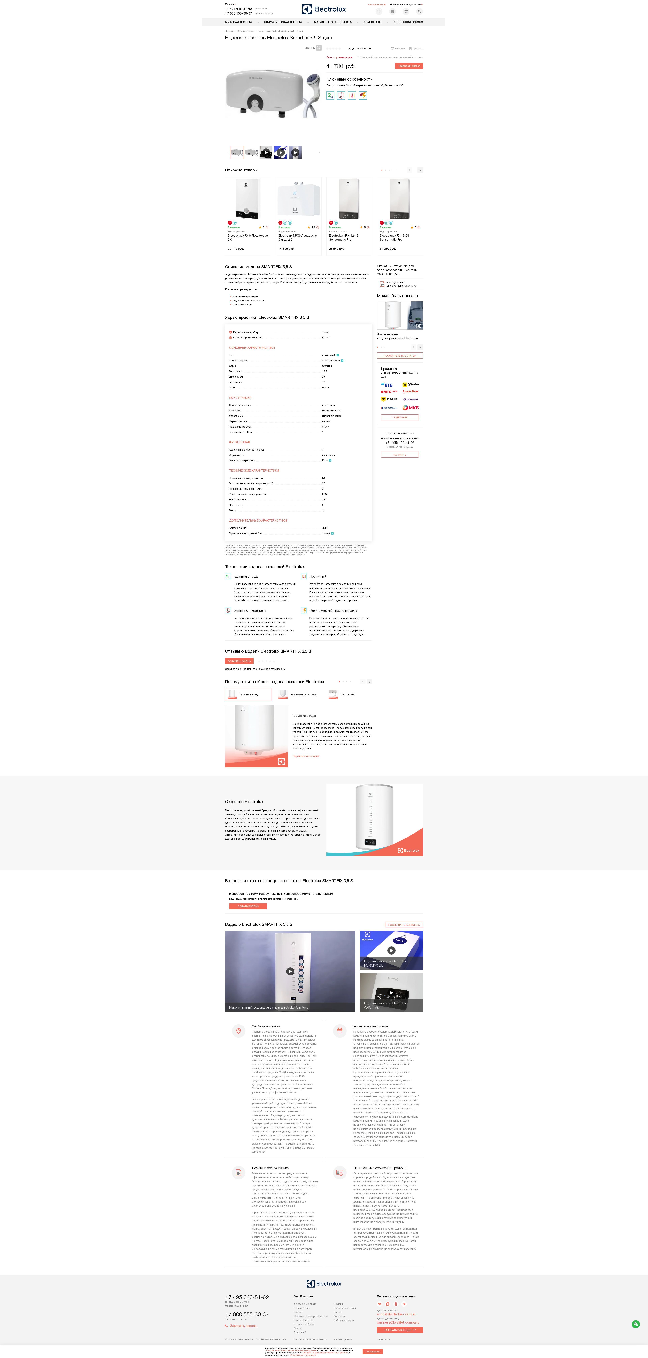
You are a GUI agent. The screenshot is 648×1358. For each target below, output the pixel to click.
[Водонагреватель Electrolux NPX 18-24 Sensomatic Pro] (400, 198)
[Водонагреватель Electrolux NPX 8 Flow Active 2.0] (248, 198)
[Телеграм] (404, 1304)
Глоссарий (300, 1332)
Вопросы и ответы (345, 1308)
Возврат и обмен (304, 1324)
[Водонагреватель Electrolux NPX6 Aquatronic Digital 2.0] (298, 198)
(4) (368, 227)
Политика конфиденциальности (310, 1339)
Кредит (298, 1312)
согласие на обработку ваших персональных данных (291, 1350)
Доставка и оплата (305, 1304)
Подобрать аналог (409, 66)
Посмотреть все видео (404, 925)
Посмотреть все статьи (400, 355)
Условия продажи (343, 1339)
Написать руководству (400, 1330)
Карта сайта (383, 1339)
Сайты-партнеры (344, 1320)
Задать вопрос (248, 906)
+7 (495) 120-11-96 (400, 443)
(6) (317, 227)
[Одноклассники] (396, 1304)
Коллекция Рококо (408, 22)
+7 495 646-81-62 (238, 8)
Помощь (339, 1304)
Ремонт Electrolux (304, 1320)
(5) (267, 227)
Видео (337, 1312)
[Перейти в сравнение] (392, 11)
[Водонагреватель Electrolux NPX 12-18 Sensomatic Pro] (349, 198)
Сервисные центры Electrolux (311, 1316)
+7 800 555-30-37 (238, 13)
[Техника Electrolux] (324, 9)
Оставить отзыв (239, 661)
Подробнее (400, 417)
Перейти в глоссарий (306, 756)
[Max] (387, 1304)
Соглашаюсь (373, 1351)
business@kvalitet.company (398, 1322)
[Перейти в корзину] (406, 11)
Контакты (339, 1316)
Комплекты (373, 22)
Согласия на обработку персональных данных (324, 1353)
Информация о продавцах (303, 1355)
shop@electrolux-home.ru (396, 1314)
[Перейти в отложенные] (379, 11)
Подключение (302, 1308)
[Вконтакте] (379, 1304)
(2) (418, 227)
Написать (400, 454)
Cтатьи (298, 1328)
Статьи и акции (377, 4)
